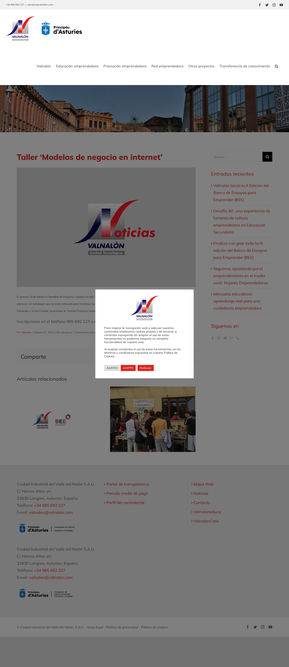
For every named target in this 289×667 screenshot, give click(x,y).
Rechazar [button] (145, 367)
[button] (276, 66)
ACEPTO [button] (128, 367)
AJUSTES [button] (112, 367)
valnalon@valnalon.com (40, 4)
